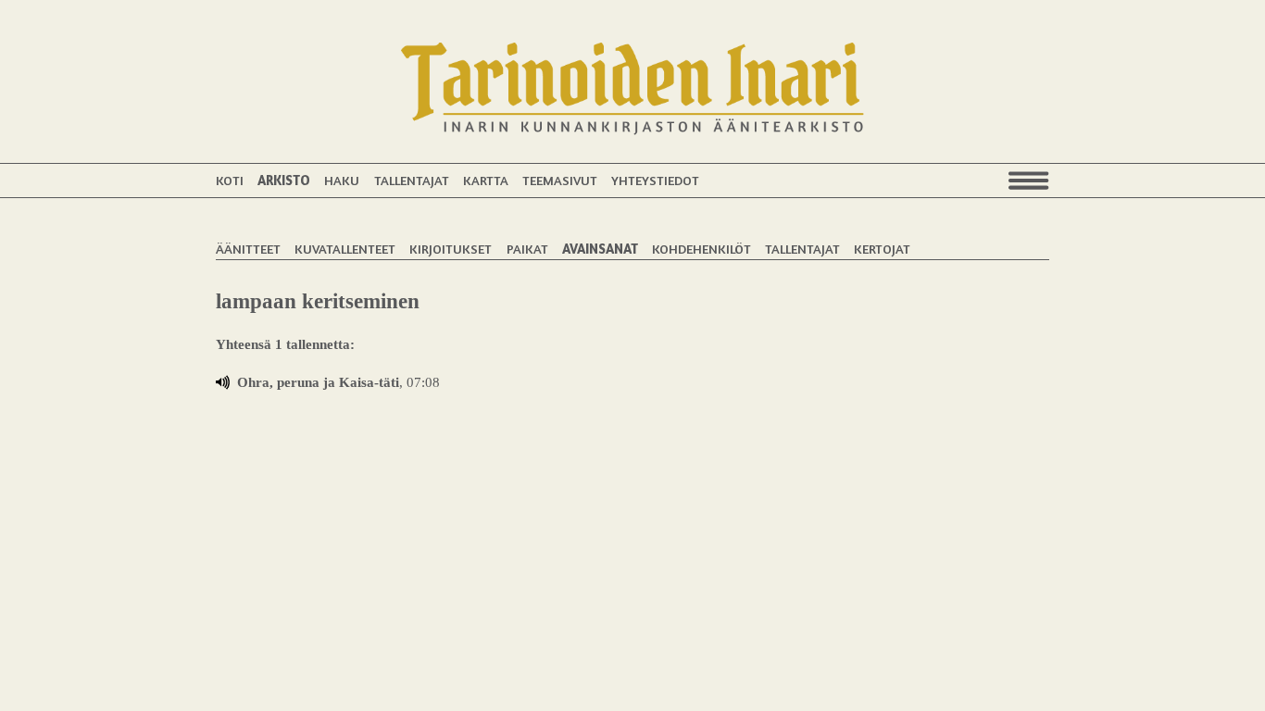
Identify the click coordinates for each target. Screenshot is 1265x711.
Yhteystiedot (655, 180)
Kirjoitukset (450, 248)
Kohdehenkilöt (701, 248)
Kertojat (882, 248)
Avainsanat (600, 248)
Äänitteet (248, 248)
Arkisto (283, 180)
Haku (341, 180)
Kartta (485, 180)
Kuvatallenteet (344, 248)
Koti (230, 180)
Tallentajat (411, 180)
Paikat (527, 248)
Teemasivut (559, 180)
